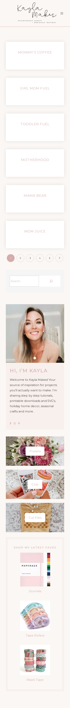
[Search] (50, 281)
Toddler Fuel (35, 124)
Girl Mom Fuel (35, 88)
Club (35, 484)
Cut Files (35, 517)
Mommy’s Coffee (35, 52)
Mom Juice (35, 231)
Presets (35, 451)
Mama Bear (35, 196)
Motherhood (35, 160)
